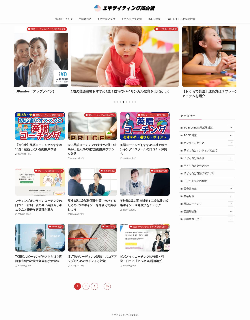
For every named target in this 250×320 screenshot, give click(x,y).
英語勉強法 (190, 211)
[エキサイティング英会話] (125, 8)
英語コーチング (193, 203)
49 (107, 286)
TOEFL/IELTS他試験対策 (198, 127)
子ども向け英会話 (194, 158)
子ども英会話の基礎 (195, 180)
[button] (114, 102)
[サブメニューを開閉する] (230, 127)
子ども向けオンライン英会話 (200, 150)
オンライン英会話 (194, 142)
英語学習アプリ (193, 218)
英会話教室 (190, 188)
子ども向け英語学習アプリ (199, 173)
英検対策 (189, 196)
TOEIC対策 (190, 135)
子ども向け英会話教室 (196, 165)
